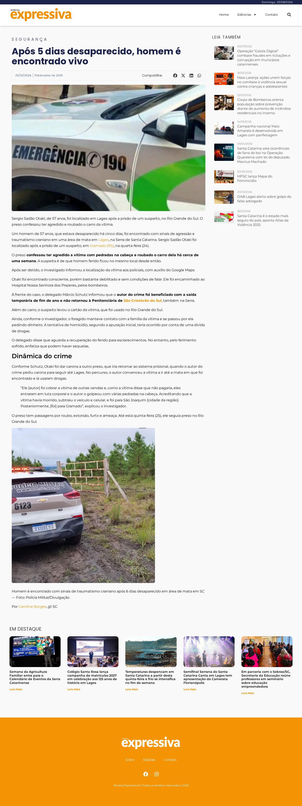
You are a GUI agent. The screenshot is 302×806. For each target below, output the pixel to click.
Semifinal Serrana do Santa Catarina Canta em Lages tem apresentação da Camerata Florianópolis (207, 677)
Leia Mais (16, 689)
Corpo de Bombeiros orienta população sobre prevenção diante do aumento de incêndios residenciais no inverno (264, 106)
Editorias (244, 15)
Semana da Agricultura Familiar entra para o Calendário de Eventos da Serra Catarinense (35, 677)
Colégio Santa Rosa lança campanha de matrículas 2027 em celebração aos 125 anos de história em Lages (92, 677)
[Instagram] (156, 774)
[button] (289, 14)
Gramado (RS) (102, 246)
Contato (271, 15)
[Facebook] (146, 774)
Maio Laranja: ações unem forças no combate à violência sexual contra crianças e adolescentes (264, 81)
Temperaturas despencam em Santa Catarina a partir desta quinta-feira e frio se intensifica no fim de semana (150, 677)
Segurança (30, 39)
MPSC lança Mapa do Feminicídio (254, 178)
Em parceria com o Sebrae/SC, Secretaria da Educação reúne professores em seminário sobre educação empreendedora (266, 679)
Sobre (129, 760)
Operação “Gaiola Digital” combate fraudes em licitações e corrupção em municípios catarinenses (263, 57)
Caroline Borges (32, 606)
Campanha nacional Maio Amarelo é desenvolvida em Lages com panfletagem (260, 130)
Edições (149, 760)
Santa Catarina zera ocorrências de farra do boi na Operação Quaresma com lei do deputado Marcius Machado (263, 155)
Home (224, 15)
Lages (103, 240)
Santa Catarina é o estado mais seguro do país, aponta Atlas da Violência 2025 (263, 220)
